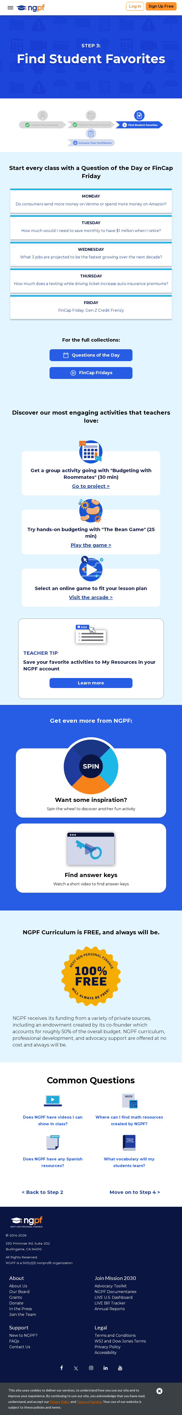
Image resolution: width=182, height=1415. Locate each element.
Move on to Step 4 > (134, 1192)
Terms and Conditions (115, 1335)
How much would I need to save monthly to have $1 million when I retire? (91, 230)
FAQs (14, 1341)
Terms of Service (89, 1402)
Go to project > (91, 486)
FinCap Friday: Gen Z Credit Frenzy (91, 310)
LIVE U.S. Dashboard (114, 1297)
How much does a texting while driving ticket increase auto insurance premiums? (91, 283)
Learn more (91, 683)
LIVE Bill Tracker (110, 1303)
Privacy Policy (108, 1347)
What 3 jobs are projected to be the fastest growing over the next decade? (91, 257)
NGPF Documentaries (115, 1291)
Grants (15, 1297)
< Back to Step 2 (42, 1192)
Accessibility (106, 1352)
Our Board (19, 1291)
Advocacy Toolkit (111, 1286)
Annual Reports (110, 1309)
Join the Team (22, 1314)
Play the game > (91, 545)
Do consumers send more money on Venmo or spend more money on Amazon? (91, 204)
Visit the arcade (89, 597)
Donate (16, 1303)
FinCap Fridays (95, 372)
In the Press (20, 1309)
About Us (18, 1286)
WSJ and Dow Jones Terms (120, 1341)
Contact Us (19, 1347)
